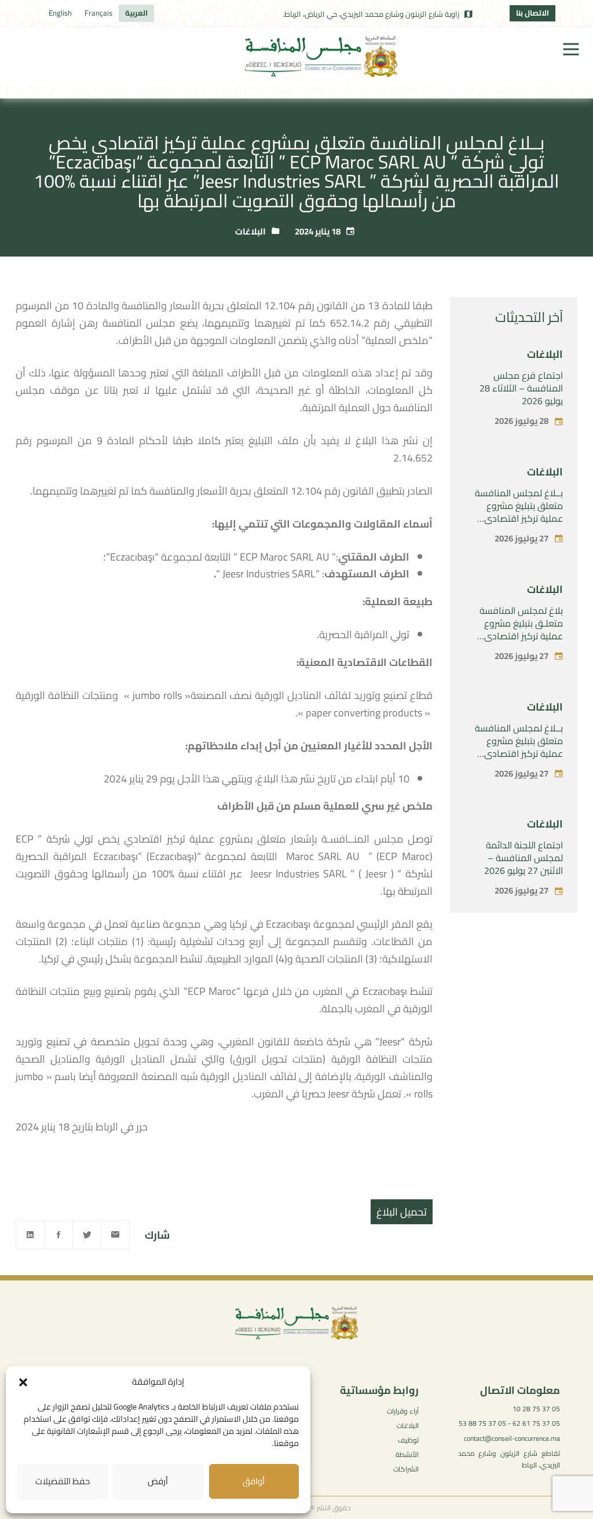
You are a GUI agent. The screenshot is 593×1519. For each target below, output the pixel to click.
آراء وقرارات (403, 1411)
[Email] (115, 1234)
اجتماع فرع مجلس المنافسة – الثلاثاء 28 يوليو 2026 (521, 388)
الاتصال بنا (532, 13)
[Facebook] (58, 1234)
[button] (23, 1382)
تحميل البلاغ (401, 1211)
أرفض (158, 1481)
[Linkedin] (30, 1234)
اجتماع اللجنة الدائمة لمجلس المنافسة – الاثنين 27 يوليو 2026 (523, 857)
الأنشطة (407, 1454)
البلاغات (250, 231)
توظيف (408, 1440)
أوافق (254, 1481)
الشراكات (406, 1469)
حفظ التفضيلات (62, 1481)
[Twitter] (86, 1234)
